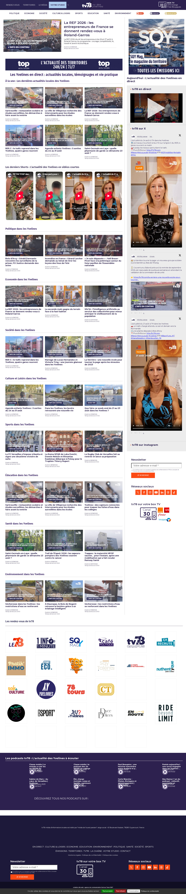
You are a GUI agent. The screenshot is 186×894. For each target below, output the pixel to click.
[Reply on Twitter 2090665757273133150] (132, 433)
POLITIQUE (14, 13)
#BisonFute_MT (168, 336)
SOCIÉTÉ (43, 13)
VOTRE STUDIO (58, 5)
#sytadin (177, 152)
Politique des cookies (110, 865)
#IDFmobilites (167, 152)
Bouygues (176, 7)
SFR (169, 5)
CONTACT (125, 860)
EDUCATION (93, 13)
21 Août (152, 256)
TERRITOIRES (29, 5)
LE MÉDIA (43, 5)
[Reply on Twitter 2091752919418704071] (132, 250)
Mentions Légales (74, 865)
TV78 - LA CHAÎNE (92, 860)
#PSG (133, 155)
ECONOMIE (29, 13)
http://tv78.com (153, 333)
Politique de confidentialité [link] (150, 891)
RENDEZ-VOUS (12, 5)
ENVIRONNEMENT (123, 13)
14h (151, 136)
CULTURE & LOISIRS (61, 13)
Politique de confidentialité (91, 865)
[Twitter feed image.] (156, 296)
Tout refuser (120, 891)
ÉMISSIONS (61, 860)
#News (134, 152)
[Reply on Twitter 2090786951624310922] (132, 313)
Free (169, 7)
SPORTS (79, 13)
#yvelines (153, 336)
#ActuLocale (142, 152)
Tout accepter (107, 891)
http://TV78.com (153, 150)
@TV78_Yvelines (142, 136)
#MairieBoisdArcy (138, 338)
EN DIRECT (38, 856)
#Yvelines (153, 152)
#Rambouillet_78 (153, 338)
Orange (174, 5)
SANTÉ (107, 13)
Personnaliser (133, 891)
